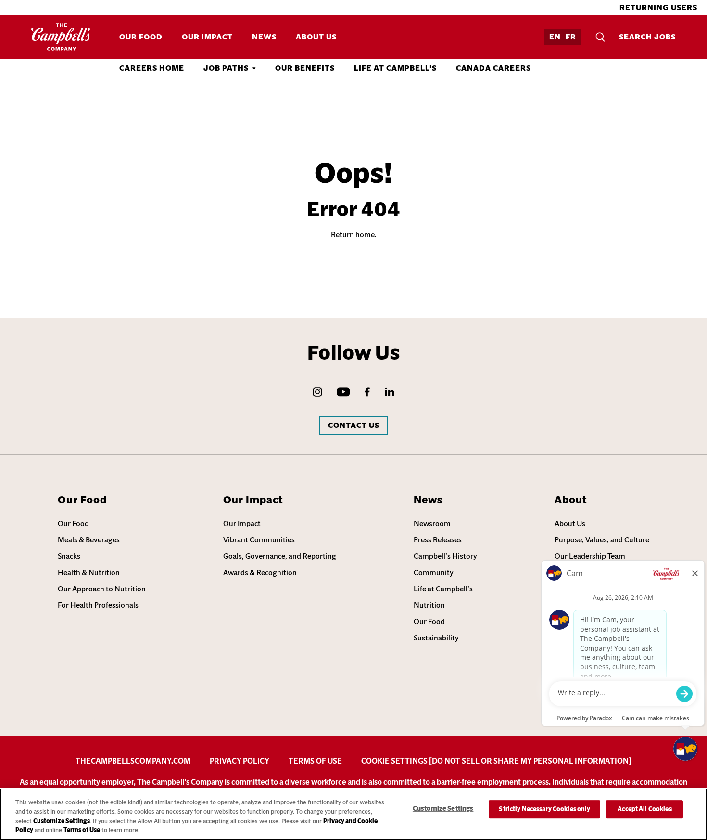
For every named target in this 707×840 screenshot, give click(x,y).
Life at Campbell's (395, 68)
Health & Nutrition (89, 572)
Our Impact (207, 36)
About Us (316, 36)
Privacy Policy (239, 760)
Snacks (69, 556)
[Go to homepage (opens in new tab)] (60, 37)
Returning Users (658, 7)
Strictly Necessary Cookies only (544, 809)
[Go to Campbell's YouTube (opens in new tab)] (343, 392)
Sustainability (436, 637)
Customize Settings (61, 821)
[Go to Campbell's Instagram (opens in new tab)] (317, 392)
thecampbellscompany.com (133, 760)
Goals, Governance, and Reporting (279, 556)
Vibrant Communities (259, 539)
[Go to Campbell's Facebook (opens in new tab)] (367, 392)
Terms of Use (315, 760)
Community (434, 572)
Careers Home (151, 68)
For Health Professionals (98, 605)
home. (366, 234)
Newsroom (432, 523)
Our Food (141, 36)
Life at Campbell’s (443, 588)
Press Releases (438, 539)
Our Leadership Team (590, 556)
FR (571, 36)
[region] (353, 814)
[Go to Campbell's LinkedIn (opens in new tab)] (389, 392)
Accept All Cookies (644, 809)
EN (555, 36)
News (264, 36)
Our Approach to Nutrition (102, 588)
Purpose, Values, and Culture (602, 539)
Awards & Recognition (260, 572)
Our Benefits (305, 68)
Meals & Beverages (89, 539)
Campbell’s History (445, 556)
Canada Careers (493, 68)
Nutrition (429, 605)
